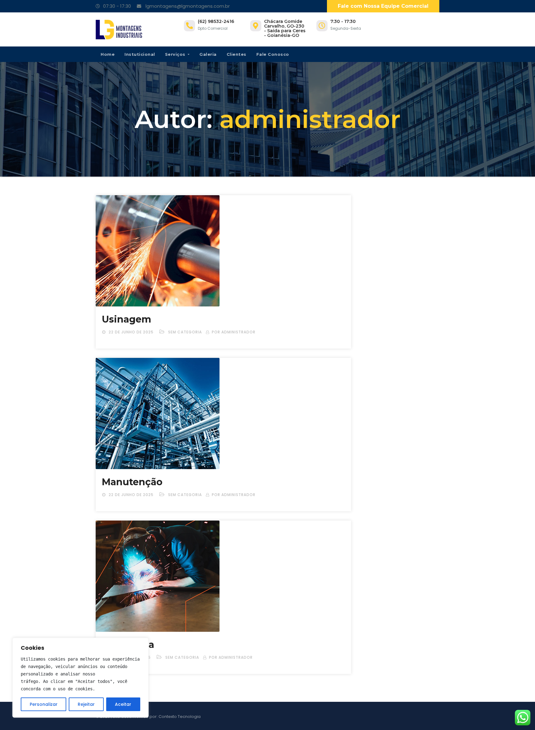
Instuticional (139, 54)
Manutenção (132, 482)
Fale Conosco (272, 54)
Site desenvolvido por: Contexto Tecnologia (157, 716)
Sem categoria (185, 332)
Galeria (208, 54)
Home (108, 54)
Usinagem (126, 319)
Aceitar (123, 704)
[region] (80, 678)
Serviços (176, 54)
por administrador (233, 332)
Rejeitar (86, 704)
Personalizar (44, 704)
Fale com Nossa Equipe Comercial (383, 6)
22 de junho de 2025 (132, 332)
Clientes (236, 54)
